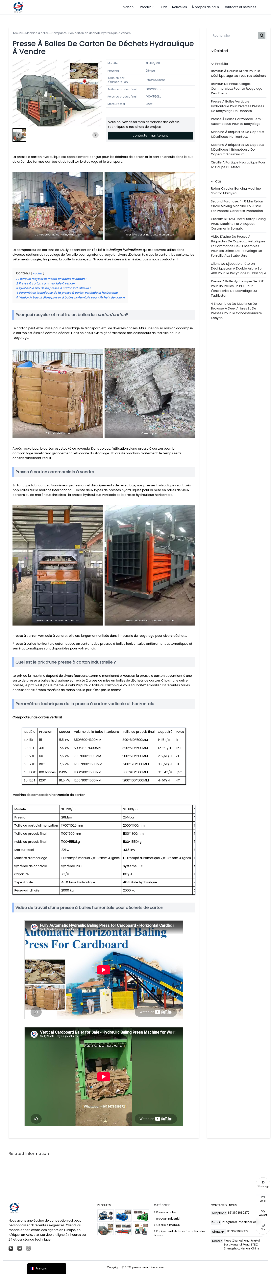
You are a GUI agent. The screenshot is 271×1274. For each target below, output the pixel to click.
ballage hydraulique (125, 250)
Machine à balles (37, 33)
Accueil (17, 33)
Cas (164, 7)
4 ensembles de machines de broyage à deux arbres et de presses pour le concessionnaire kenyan (236, 310)
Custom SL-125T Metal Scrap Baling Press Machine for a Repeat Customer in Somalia (238, 224)
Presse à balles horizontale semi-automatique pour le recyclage (237, 121)
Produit (145, 7)
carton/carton (112, 314)
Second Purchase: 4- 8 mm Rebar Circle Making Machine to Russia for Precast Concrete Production (237, 206)
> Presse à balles (165, 1212)
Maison (128, 7)
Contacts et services (240, 7)
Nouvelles (179, 7)
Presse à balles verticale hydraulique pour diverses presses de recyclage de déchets (237, 106)
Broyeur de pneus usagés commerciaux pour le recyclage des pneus (236, 89)
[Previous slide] (19, 93)
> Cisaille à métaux (167, 1225)
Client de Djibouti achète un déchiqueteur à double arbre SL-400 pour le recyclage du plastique (238, 268)
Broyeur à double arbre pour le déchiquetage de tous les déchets (238, 73)
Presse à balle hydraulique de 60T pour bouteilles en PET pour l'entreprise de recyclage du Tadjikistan (237, 288)
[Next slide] (95, 93)
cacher (37, 273)
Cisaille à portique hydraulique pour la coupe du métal (238, 164)
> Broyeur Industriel (167, 1219)
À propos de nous (205, 7)
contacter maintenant (150, 135)
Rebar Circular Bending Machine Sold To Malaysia (236, 191)
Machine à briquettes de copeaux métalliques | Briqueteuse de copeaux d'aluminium (237, 149)
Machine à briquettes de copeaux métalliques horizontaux (237, 134)
